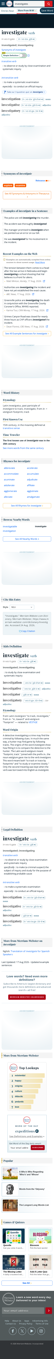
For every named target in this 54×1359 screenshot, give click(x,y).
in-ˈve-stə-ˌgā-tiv (30, 105)
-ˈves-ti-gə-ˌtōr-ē (32, 700)
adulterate (9, 485)
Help (7, 1320)
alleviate (8, 496)
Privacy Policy (26, 1323)
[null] (37, 1131)
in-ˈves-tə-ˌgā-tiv (31, 906)
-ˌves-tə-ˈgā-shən (32, 682)
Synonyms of (14, 49)
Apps (27, 1320)
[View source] (44, 281)
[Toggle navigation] (3, 4)
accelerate (32, 467)
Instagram (41, 1331)
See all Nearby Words (26, 538)
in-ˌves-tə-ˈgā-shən (33, 897)
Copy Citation (28, 631)
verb (31, 33)
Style (5, 607)
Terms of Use (42, 1323)
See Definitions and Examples (26, 1136)
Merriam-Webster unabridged (27, 997)
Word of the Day (26, 1126)
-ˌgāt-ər (26, 694)
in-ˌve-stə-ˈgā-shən (32, 99)
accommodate (11, 473)
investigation (9, 530)
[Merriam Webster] (26, 1120)
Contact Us (11, 1323)
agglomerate (10, 491)
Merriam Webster (8, 1298)
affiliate (31, 485)
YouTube (32, 1331)
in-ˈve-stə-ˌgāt (25, 38)
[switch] (14, 55)
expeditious (25, 1131)
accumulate (33, 473)
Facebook (13, 1331)
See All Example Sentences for (26, 333)
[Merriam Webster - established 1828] (9, 4)
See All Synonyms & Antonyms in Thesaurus (27, 193)
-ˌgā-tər (26, 915)
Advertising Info (40, 1320)
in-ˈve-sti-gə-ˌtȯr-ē (31, 110)
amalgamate (33, 496)
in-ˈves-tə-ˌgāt (27, 661)
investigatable (10, 526)
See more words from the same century (23, 448)
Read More (40, 262)
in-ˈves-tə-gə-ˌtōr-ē (33, 921)
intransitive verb (10, 77)
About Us (17, 1320)
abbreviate (9, 467)
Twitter (22, 1331)
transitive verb (9, 61)
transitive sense (11, 428)
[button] (27, 10)
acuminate (9, 479)
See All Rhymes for (26, 505)
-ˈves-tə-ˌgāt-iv (30, 688)
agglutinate (32, 491)
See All (26, 1283)
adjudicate (32, 479)
